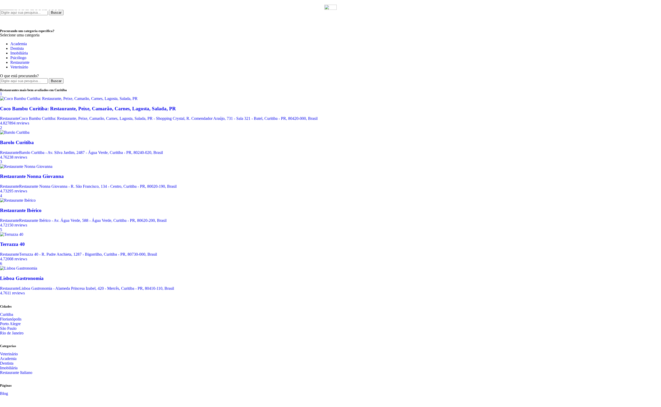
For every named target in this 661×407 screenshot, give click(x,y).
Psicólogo (18, 58)
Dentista (17, 48)
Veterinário (19, 67)
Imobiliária (19, 53)
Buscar (56, 81)
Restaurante (19, 62)
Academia (18, 44)
